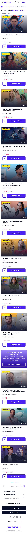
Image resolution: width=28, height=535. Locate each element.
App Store (15, 512)
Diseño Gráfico (21, 6)
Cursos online (10, 6)
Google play (15, 508)
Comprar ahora (16, 46)
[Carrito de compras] (19, 2)
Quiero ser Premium (14, 364)
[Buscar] (15, 2)
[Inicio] (1, 6)
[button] (14, 491)
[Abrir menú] (2, 2)
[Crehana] (7, 2)
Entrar (24, 2)
